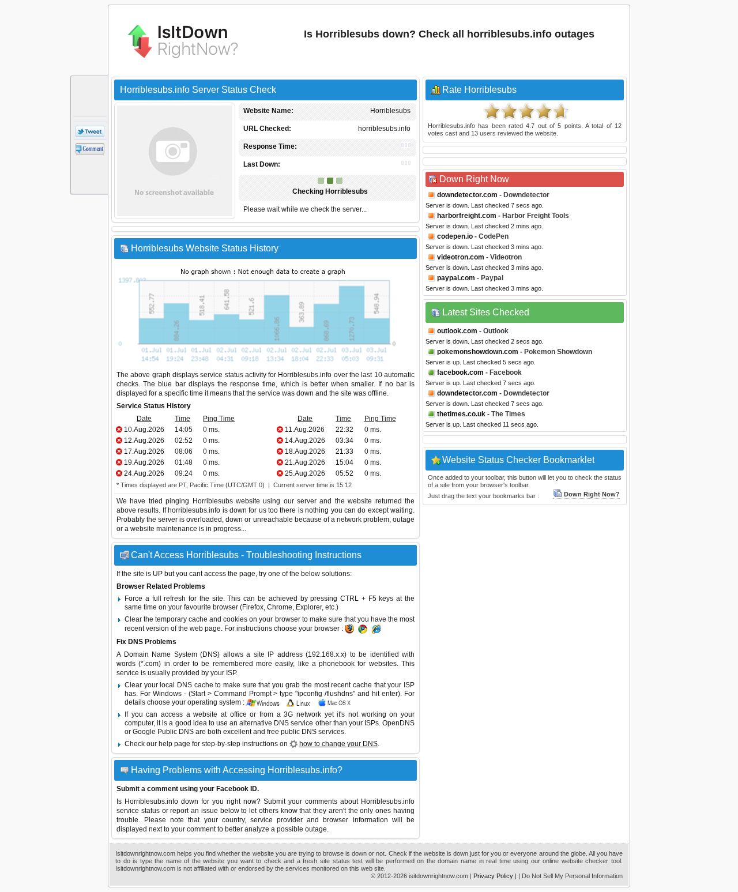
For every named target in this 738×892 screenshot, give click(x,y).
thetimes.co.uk (461, 414)
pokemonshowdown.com (477, 352)
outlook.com (457, 331)
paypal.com (456, 278)
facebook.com (460, 372)
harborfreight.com (466, 216)
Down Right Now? (592, 494)
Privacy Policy (493, 875)
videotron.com (460, 257)
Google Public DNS (163, 732)
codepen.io (455, 236)
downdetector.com (467, 195)
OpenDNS (398, 723)
